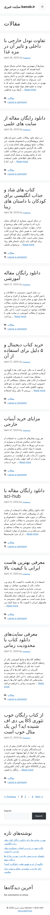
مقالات (11, 98)
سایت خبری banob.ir (19, 7)
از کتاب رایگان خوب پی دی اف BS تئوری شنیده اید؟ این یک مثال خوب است (23, 723)
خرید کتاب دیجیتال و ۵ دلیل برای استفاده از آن (23, 350)
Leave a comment (17, 102)
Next (39, 796)
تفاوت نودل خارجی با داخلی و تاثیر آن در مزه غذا (24, 45)
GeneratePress (25, 911)
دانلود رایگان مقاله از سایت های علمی (24, 120)
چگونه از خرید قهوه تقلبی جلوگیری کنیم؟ (23, 864)
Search (7, 810)
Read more (30, 89)
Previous (10, 796)
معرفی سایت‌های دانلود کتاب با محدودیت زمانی (20, 639)
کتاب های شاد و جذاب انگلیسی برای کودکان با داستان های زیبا (25, 198)
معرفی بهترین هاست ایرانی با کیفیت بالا (24, 565)
